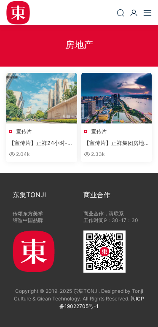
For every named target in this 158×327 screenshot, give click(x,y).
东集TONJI (18, 12)
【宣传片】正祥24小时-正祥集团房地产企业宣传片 (41, 143)
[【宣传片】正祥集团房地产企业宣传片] (116, 98)
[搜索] (120, 12)
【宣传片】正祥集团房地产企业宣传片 (114, 143)
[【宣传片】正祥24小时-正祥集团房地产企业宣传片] (41, 98)
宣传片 (24, 131)
